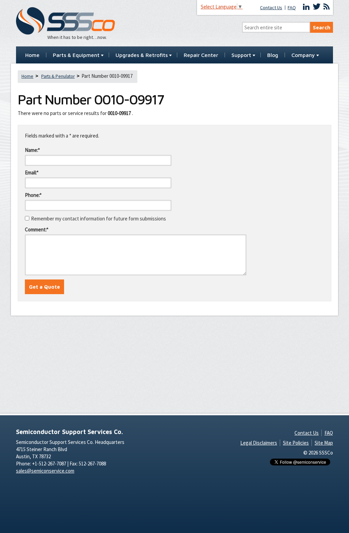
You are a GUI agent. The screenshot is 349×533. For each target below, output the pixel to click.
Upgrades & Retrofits (142, 55)
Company (303, 55)
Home (32, 55)
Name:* (32, 150)
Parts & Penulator (58, 76)
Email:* (32, 172)
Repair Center (201, 55)
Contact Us (271, 7)
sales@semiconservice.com (45, 470)
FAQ (292, 7)
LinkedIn (306, 6)
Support (241, 55)
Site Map (324, 443)
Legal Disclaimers (258, 443)
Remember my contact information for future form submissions (98, 218)
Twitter (316, 6)
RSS (326, 6)
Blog (272, 55)
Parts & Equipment (76, 55)
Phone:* (33, 195)
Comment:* (36, 229)
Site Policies (296, 443)
